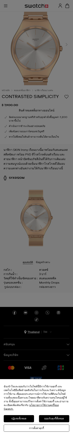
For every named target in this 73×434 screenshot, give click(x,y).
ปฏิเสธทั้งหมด (18, 418)
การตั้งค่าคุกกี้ (36, 428)
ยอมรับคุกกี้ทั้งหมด (54, 418)
